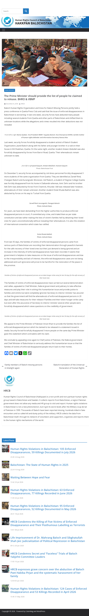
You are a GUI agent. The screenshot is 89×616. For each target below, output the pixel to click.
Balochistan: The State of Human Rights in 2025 (39, 464)
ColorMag (29, 611)
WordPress (41, 611)
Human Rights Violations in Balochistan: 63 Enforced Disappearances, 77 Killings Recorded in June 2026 (42, 491)
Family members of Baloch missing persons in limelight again (23, 366)
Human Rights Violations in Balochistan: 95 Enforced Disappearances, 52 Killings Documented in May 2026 (43, 507)
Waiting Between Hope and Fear (30, 477)
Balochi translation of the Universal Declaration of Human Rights (69, 366)
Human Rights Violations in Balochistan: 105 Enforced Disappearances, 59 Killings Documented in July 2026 (43, 450)
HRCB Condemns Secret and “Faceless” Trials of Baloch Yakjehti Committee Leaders (43, 555)
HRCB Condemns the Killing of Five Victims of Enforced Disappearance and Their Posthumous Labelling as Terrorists (47, 523)
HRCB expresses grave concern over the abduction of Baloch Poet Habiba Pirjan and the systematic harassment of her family (47, 573)
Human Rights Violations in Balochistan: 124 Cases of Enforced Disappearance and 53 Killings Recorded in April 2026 (48, 590)
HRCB (23, 104)
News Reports (9, 90)
